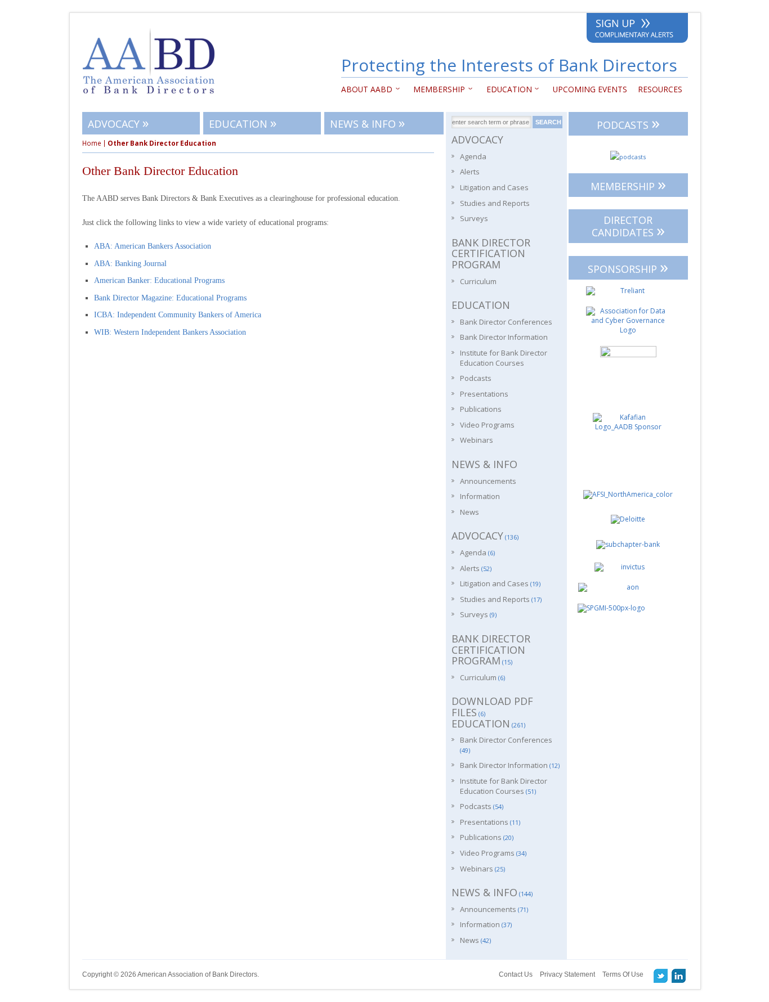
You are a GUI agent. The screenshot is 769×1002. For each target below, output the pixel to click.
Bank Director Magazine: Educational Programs (170, 298)
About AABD (366, 89)
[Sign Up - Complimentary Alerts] (637, 30)
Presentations (484, 394)
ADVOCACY (118, 122)
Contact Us (516, 974)
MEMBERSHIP (628, 184)
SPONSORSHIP (628, 267)
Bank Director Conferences (506, 322)
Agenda (473, 156)
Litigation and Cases (494, 187)
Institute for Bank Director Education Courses (503, 358)
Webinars (476, 440)
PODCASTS (628, 123)
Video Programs (487, 425)
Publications (481, 409)
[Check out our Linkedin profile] (679, 975)
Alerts (470, 172)
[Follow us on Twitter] (661, 975)
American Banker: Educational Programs (159, 280)
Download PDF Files (492, 706)
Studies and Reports (495, 203)
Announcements (488, 481)
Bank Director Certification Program (490, 253)
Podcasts (475, 378)
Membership (437, 89)
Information (480, 496)
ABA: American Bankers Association (152, 246)
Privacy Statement (567, 974)
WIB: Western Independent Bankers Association (170, 332)
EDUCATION (506, 89)
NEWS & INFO (367, 122)
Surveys (474, 218)
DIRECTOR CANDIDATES (628, 227)
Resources (660, 89)
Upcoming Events (590, 89)
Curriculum (478, 281)
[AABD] (154, 99)
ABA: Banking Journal (130, 263)
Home (91, 143)
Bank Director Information (504, 337)
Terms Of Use (622, 974)
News (469, 512)
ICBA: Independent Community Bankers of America (177, 315)
